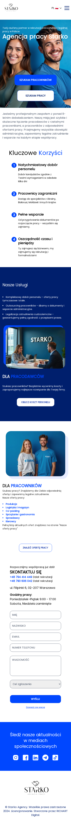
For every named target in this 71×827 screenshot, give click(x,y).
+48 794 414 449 (21, 577)
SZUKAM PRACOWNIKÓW (35, 80)
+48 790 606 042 (21, 581)
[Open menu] (66, 8)
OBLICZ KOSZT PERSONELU (35, 402)
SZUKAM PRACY (36, 96)
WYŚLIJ (35, 699)
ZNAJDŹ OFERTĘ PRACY (35, 547)
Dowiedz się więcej (35, 707)
